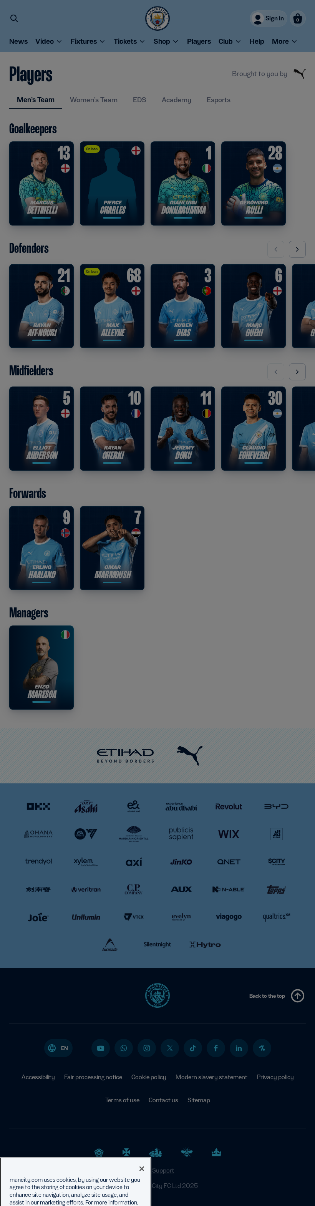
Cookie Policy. (63, 1192)
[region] (75, 1169)
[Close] (141, 1150)
